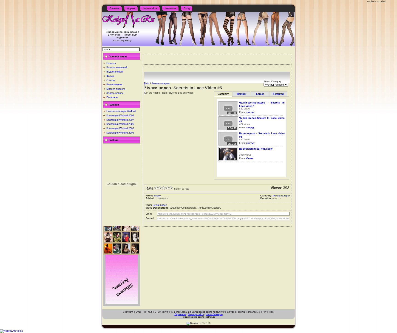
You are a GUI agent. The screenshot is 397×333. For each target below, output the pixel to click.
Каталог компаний (116, 67)
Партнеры (180, 314)
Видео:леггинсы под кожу (255, 148)
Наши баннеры (214, 314)
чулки (156, 205)
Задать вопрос (115, 93)
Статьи (110, 80)
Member (241, 93)
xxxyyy (250, 112)
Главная (111, 63)
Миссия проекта (115, 88)
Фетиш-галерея (161, 83)
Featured (278, 93)
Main (146, 83)
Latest (260, 93)
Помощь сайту (196, 314)
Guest (249, 158)
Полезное (112, 97)
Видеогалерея (114, 71)
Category (223, 93)
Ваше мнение (114, 84)
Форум (110, 76)
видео (163, 205)
